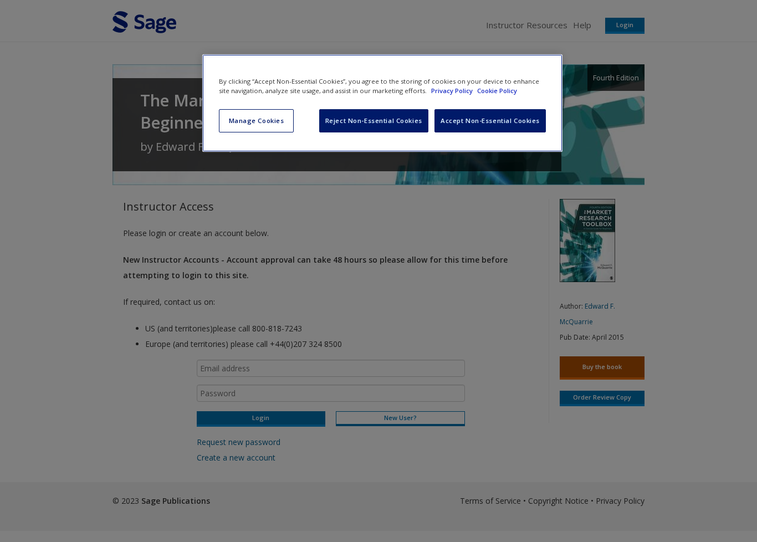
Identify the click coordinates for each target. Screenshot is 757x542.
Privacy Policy (452, 90)
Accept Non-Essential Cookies (490, 120)
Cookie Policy (497, 90)
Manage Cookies (256, 120)
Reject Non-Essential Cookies (373, 120)
